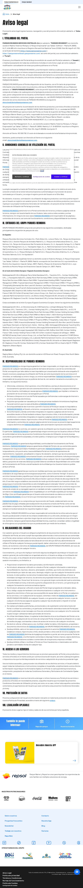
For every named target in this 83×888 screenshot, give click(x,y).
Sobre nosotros (11, 816)
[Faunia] (28, 855)
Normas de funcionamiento (13, 881)
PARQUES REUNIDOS (10, 678)
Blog (43, 826)
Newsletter (9, 826)
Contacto (45, 816)
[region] (41, 166)
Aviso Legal (7, 873)
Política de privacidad (11, 875)
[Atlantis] (46, 855)
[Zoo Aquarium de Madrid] (9, 855)
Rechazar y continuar (22, 176)
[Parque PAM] (65, 855)
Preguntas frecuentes (13, 821)
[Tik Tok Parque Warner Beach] (19, 842)
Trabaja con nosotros (13, 831)
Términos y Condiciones (12, 878)
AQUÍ (42, 171)
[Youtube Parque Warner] (48, 842)
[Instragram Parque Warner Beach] (4, 842)
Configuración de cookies (10, 885)
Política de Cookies (10, 883)
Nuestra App (46, 821)
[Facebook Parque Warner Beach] (33, 842)
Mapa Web (9, 836)
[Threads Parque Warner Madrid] (78, 842)
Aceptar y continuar (61, 176)
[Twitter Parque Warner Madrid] (64, 842)
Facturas (45, 831)
